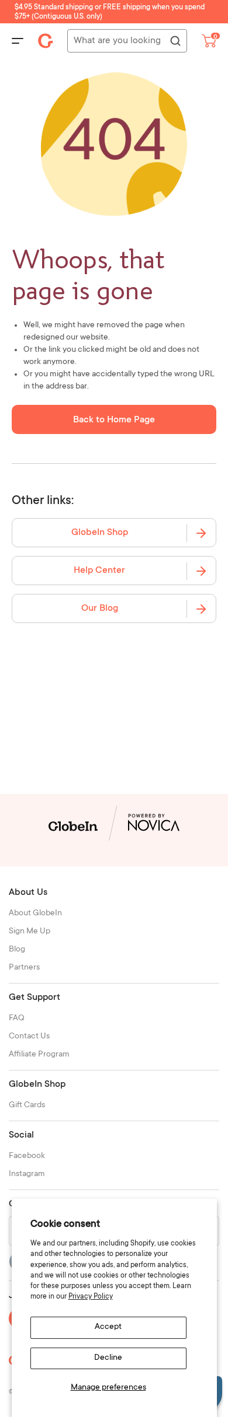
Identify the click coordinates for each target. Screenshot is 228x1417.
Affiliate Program (39, 1054)
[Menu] (17, 41)
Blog (17, 949)
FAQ (17, 1018)
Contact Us (29, 1036)
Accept (108, 1327)
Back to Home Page (114, 420)
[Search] (174, 41)
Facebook (27, 1156)
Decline (108, 1358)
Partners (24, 967)
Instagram (27, 1174)
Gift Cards (27, 1105)
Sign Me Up (29, 931)
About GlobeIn (35, 913)
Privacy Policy (90, 1297)
